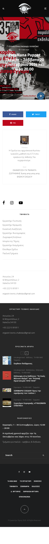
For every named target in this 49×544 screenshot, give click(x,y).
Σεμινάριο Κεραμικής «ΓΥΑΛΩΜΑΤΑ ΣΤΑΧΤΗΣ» (30, 404)
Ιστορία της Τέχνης (11, 241)
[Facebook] (19, 472)
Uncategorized (19, 357)
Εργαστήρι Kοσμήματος (13, 245)
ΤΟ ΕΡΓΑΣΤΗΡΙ (25, 481)
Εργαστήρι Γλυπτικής (12, 221)
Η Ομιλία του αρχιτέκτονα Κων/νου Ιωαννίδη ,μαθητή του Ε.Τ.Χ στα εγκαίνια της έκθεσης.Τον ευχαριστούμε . (24, 154)
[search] (43, 455)
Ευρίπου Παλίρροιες (23, 363)
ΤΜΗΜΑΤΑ (13, 486)
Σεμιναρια (17, 387)
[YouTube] (29, 472)
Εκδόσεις (36, 486)
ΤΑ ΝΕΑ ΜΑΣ (34, 46)
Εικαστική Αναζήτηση (12, 229)
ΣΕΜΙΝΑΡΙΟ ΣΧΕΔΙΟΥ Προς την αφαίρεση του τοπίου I (27, 392)
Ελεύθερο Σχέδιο (10, 249)
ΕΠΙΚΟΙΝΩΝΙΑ (24, 497)
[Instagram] (24, 472)
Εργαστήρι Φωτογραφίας (14, 233)
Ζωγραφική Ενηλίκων (12, 237)
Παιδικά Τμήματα (10, 253)
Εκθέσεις (29, 357)
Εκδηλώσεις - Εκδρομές (19, 46)
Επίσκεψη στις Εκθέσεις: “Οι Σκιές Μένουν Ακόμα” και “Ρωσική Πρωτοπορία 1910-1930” (29, 378)
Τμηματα (17, 360)
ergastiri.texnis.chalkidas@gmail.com (19, 293)
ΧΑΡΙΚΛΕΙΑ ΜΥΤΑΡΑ (30, 491)
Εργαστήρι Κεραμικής (12, 225)
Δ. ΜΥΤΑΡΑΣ (16, 491)
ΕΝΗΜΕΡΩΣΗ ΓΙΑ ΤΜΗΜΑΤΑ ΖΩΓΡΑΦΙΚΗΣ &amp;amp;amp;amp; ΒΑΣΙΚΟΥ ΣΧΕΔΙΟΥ (24, 172)
